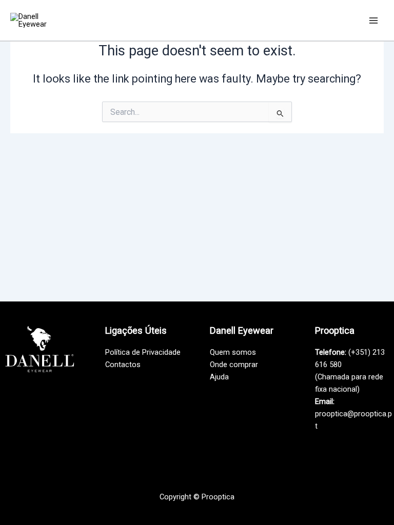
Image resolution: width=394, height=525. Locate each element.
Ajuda (219, 376)
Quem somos (233, 352)
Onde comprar (234, 364)
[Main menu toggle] (373, 20)
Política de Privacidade (143, 352)
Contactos (123, 364)
